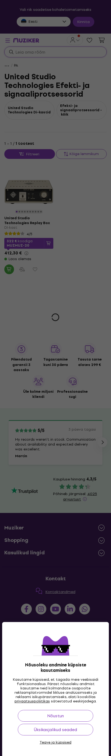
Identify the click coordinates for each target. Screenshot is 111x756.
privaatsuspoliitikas (32, 701)
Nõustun (55, 715)
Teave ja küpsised (55, 742)
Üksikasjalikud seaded (55, 729)
